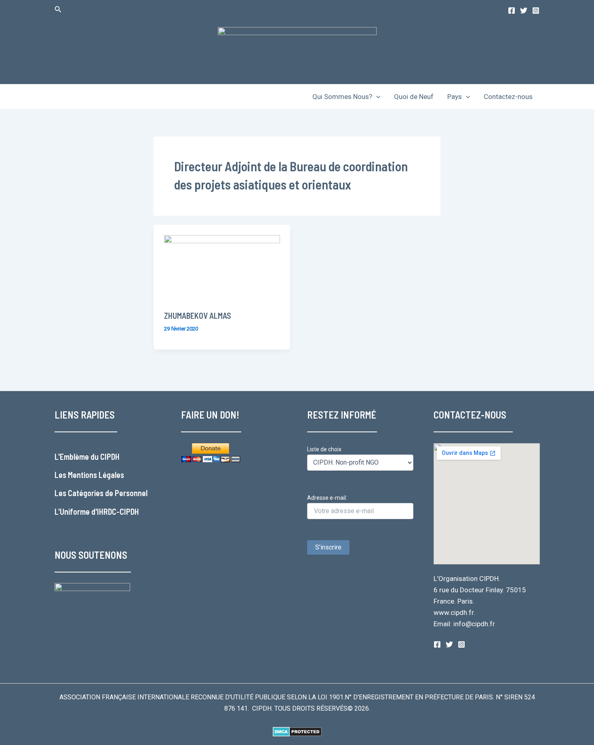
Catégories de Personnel (107, 493)
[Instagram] (535, 10)
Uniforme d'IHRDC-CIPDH (99, 511)
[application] (376, 96)
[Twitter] (523, 10)
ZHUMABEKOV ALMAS (197, 315)
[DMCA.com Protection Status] (297, 731)
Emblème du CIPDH (90, 456)
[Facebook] (511, 10)
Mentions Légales (96, 475)
